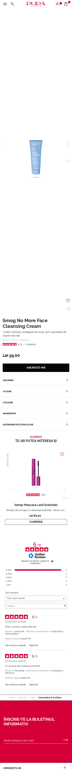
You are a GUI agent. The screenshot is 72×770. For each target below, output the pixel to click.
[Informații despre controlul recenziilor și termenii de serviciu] (52, 561)
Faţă (33, 697)
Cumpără (36, 521)
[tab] (36, 380)
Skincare (23, 697)
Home (12, 697)
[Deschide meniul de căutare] (12, 4)
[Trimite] (66, 739)
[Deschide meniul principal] (5, 4)
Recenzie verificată (17, 622)
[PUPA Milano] (36, 4)
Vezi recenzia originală (15, 645)
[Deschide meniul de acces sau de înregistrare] (58, 4)
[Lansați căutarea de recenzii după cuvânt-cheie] (64, 606)
